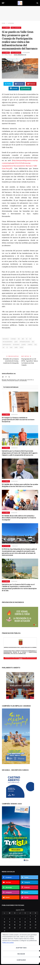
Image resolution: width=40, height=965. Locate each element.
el (26, 338)
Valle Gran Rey (15, 27)
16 (35, 922)
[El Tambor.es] (20, 3)
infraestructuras (25, 341)
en (30, 338)
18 (9, 925)
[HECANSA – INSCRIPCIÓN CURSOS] (20, 786)
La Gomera (6, 27)
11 (9, 922)
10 (4, 922)
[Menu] (3, 3)
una (11, 347)
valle (16, 347)
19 (14, 925)
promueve (16, 344)
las (33, 341)
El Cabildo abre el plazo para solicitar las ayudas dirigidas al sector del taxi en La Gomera (20, 485)
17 (4, 925)
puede (24, 344)
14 (25, 922)
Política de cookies (8, 942)
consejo (13, 338)
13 (20, 922)
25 (9, 928)
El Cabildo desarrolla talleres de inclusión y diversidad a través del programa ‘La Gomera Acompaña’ (19, 518)
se (3, 347)
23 (35, 925)
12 (14, 922)
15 (30, 922)
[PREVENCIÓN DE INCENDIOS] (20, 617)
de (19, 338)
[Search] (37, 3)
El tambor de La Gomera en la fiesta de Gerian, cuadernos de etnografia (11, 361)
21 (25, 925)
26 (15, 928)
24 (4, 928)
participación (7, 344)
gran (16, 341)
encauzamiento (7, 341)
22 (30, 925)
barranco (5, 338)
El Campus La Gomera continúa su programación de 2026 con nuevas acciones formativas (18, 420)
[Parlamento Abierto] (20, 686)
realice (30, 344)
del (23, 338)
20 (20, 925)
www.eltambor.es (20, 55)
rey (35, 344)
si (7, 347)
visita (21, 347)
